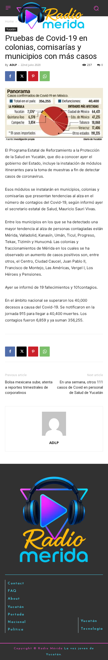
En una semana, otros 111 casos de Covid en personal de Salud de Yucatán (80, 387)
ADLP (13, 65)
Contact (16, 583)
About (14, 599)
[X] (22, 76)
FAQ (12, 591)
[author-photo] (54, 435)
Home (9, 21)
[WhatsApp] (45, 76)
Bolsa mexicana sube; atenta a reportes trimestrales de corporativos (28, 387)
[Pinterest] (33, 76)
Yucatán (11, 29)
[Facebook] (10, 76)
